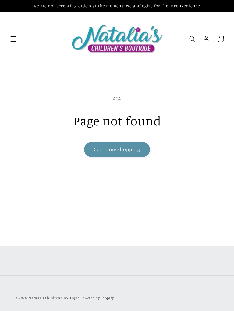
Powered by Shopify (97, 298)
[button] (13, 39)
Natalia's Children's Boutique (54, 298)
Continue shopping (117, 149)
